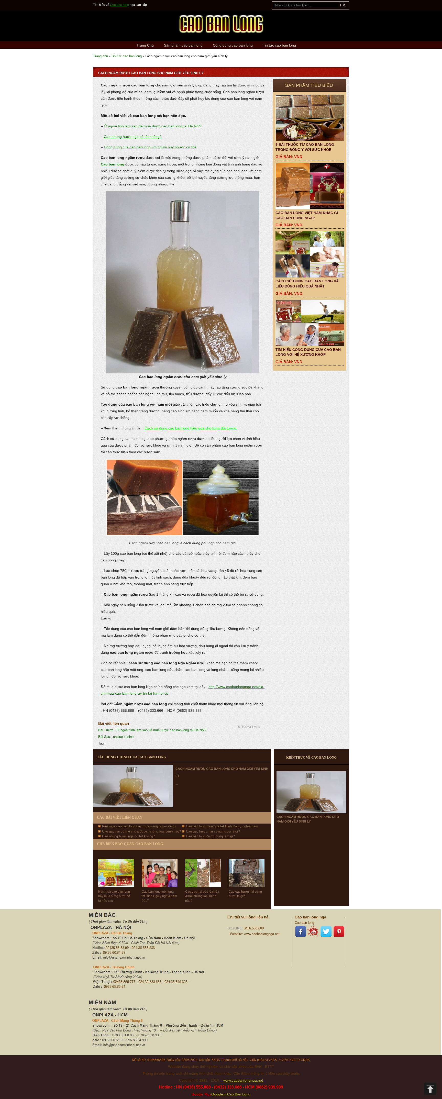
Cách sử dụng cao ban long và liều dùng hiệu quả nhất (307, 283)
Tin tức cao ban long (279, 45)
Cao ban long (119, 5)
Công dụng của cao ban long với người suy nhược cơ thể (150, 147)
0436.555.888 (254, 928)
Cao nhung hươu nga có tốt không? (133, 137)
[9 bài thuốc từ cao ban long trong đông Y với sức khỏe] (309, 118)
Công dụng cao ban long (233, 45)
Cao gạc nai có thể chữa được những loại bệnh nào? (141, 831)
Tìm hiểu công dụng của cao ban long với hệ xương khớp (308, 352)
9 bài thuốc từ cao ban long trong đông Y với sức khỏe (304, 147)
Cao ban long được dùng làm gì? (210, 836)
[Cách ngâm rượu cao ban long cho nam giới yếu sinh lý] (311, 792)
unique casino (116, 737)
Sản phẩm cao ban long (183, 45)
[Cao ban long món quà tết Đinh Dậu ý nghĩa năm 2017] (160, 868)
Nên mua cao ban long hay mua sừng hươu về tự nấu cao (114, 896)
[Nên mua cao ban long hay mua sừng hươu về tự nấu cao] (116, 868)
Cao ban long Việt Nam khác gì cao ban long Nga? (306, 215)
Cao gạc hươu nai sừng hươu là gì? (213, 831)
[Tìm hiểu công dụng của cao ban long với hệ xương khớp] (309, 323)
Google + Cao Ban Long (230, 1094)
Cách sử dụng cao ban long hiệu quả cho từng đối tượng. (191, 428)
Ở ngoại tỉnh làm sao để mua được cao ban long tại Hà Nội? (152, 126)
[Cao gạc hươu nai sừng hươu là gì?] (246, 868)
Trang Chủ (145, 45)
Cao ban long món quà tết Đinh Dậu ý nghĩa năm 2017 (159, 896)
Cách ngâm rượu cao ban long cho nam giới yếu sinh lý (308, 819)
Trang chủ (100, 56)
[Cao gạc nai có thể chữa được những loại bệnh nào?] (203, 868)
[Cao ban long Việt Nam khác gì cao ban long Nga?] (309, 186)
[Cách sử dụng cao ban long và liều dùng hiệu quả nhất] (309, 254)
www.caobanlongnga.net (243, 1080)
